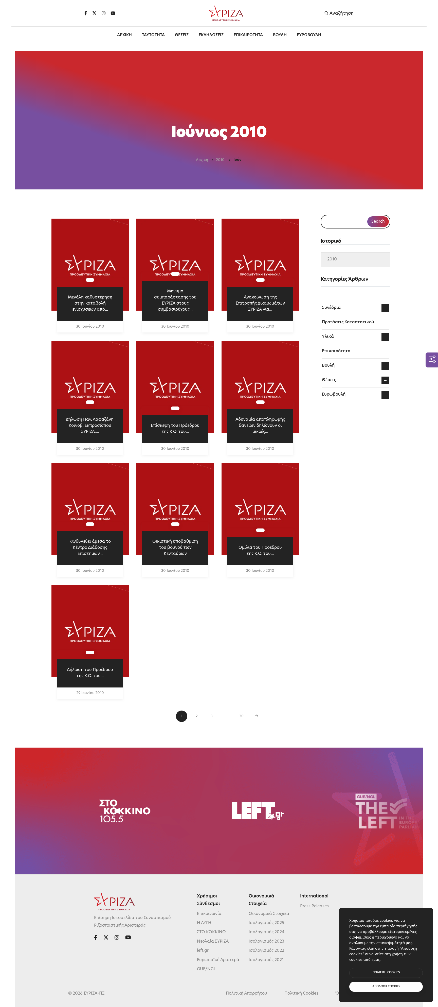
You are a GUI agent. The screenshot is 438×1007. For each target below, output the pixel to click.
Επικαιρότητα (336, 351)
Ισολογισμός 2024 (266, 932)
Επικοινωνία (209, 914)
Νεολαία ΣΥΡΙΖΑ (213, 942)
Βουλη (280, 35)
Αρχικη (124, 35)
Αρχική (202, 160)
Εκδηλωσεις (211, 35)
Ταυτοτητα (153, 35)
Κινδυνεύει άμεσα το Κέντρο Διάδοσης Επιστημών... (90, 548)
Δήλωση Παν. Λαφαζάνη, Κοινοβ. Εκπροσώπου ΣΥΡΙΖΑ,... (90, 426)
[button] (385, 308)
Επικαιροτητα (248, 35)
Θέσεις (329, 380)
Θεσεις (182, 35)
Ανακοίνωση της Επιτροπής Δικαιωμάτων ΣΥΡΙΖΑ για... (260, 303)
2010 (221, 160)
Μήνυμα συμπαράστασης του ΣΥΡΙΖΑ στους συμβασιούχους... (175, 300)
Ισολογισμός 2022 (266, 951)
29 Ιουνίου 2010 (90, 693)
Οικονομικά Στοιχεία (269, 914)
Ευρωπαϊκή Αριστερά (218, 960)
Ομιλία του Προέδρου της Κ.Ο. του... (260, 551)
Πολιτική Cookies (301, 994)
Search (378, 222)
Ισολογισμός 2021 (266, 960)
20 (241, 716)
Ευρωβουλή (333, 395)
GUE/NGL (206, 969)
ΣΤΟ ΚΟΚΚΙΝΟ (211, 932)
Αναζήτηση (341, 13)
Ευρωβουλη (309, 35)
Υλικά (328, 337)
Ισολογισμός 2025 (266, 923)
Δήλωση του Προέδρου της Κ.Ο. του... (90, 673)
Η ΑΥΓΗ (204, 923)
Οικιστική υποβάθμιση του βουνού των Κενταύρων (175, 548)
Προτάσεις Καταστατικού (348, 322)
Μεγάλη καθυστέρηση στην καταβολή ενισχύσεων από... (90, 303)
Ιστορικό (331, 241)
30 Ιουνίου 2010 (90, 327)
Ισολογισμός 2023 (266, 942)
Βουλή (328, 366)
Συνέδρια (331, 308)
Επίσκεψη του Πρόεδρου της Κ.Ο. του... (175, 429)
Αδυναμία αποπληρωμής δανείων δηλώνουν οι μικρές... (260, 426)
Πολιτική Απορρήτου (246, 994)
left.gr (203, 951)
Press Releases (314, 906)
